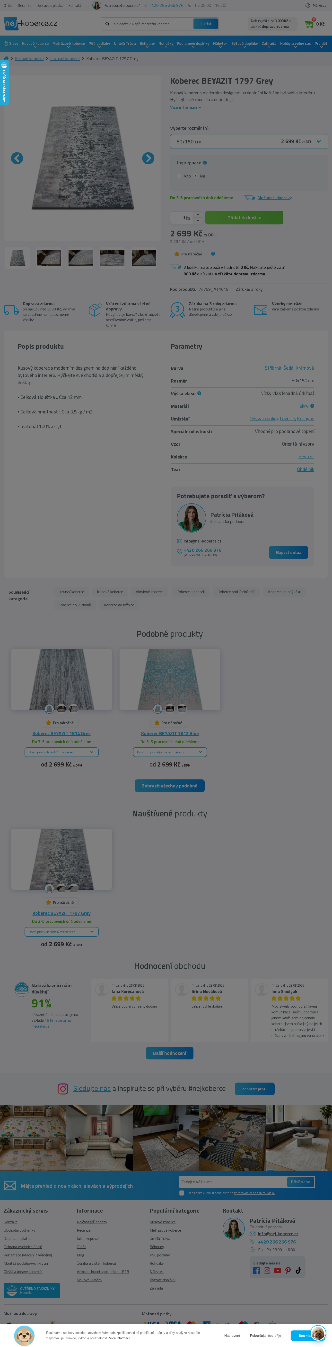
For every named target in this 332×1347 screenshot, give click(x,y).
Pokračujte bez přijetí (266, 1336)
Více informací (119, 1338)
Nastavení (232, 1336)
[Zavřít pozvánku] (320, 1280)
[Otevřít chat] (318, 1333)
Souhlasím (308, 1336)
